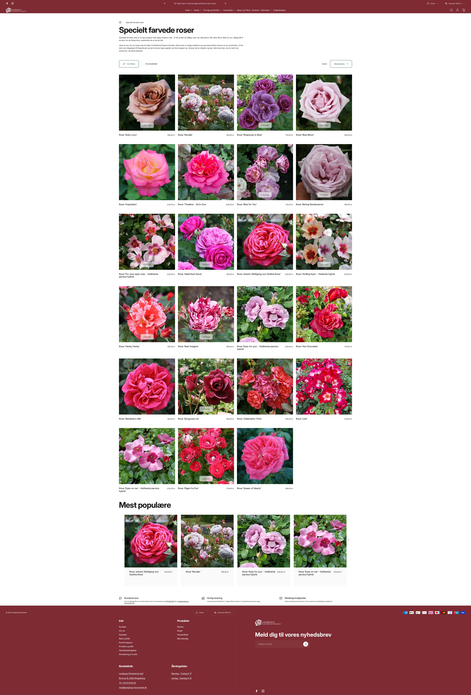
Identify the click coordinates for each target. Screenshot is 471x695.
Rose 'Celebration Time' (249, 418)
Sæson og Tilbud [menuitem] (243, 10)
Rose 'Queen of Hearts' (249, 488)
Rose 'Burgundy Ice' (188, 418)
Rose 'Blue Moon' (305, 135)
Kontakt (122, 627)
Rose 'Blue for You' (247, 204)
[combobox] (432, 3)
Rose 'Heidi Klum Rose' (190, 274)
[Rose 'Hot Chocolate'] (324, 314)
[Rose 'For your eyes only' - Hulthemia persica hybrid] (147, 242)
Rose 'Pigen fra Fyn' (188, 488)
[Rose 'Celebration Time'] (265, 386)
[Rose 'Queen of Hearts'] (265, 456)
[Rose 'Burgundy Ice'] (206, 386)
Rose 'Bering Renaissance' (310, 204)
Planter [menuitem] (196, 10)
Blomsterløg (182, 638)
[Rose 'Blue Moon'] (324, 103)
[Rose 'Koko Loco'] (147, 103)
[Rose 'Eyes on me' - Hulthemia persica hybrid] (147, 456)
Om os (122, 631)
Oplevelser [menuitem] (265, 10)
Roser (180, 631)
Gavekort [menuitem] (255, 10)
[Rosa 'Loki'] (324, 386)
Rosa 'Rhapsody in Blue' (249, 135)
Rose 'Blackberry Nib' (130, 418)
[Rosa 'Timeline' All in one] (206, 172)
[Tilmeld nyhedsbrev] (305, 644)
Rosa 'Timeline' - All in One (192, 204)
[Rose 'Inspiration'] (147, 172)
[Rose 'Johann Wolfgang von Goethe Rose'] (265, 242)
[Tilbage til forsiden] (120, 22)
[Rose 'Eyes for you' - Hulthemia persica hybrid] (265, 314)
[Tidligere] (165, 3)
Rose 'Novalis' (185, 135)
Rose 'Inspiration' (128, 204)
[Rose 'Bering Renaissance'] (324, 172)
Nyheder (123, 634)
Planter (180, 627)
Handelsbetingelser (128, 650)
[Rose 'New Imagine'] (206, 314)
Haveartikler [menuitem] (228, 10)
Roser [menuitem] (187, 10)
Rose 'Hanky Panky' (129, 346)
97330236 (170, 601)
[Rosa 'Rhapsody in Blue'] (265, 103)
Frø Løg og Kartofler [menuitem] (211, 10)
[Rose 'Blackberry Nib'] (147, 386)
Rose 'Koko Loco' (128, 135)
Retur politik (124, 638)
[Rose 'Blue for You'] (265, 172)
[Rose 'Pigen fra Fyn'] (206, 456)
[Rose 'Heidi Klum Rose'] (206, 242)
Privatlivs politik (126, 646)
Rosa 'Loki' (301, 418)
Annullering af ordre (128, 654)
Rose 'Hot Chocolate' (307, 346)
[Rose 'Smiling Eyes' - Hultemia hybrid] (324, 242)
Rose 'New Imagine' (188, 346)
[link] (181, 673)
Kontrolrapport (125, 642)
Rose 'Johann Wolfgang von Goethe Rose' (259, 274)
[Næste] (225, 3)
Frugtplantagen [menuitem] (279, 10)
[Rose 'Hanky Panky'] (147, 314)
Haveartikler (182, 634)
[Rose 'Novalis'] (206, 103)
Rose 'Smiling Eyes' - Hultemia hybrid (315, 274)
